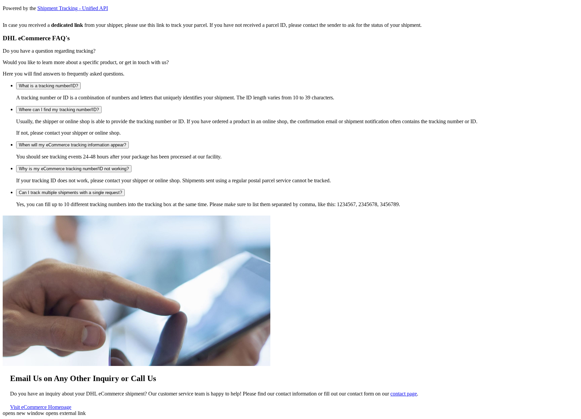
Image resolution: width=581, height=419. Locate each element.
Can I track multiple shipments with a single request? (70, 192)
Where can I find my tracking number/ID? (59, 109)
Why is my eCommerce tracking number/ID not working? (74, 168)
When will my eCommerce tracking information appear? (72, 144)
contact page (403, 394)
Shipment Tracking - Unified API (72, 8)
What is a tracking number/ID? (48, 85)
